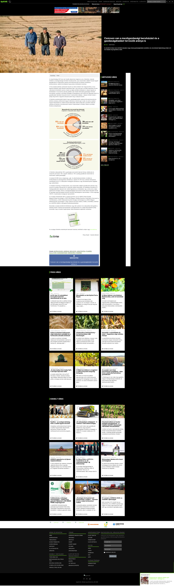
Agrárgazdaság (53, 537)
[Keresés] (167, 1)
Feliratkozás (113, 556)
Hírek (106, 44)
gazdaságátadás (62, 253)
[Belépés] (170, 1)
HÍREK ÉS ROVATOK (92, 1)
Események (91, 552)
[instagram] (87, 578)
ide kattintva (93, 229)
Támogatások (52, 539)
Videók (89, 550)
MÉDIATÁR (118, 1)
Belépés (71, 561)
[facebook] (84, 578)
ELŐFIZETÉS (142, 1)
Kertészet (52, 546)
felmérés (89, 251)
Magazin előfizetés (74, 565)
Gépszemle (71, 537)
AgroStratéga (81, 251)
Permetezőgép (91, 539)
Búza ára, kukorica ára (55, 563)
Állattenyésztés (53, 548)
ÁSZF (89, 554)
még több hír (105, 165)
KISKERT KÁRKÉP (72, 544)
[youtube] (90, 578)
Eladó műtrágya (92, 542)
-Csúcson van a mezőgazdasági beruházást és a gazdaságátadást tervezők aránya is (74, 261)
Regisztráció (72, 558)
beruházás (73, 251)
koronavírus (72, 253)
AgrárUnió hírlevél (111, 552)
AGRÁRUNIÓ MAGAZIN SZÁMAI (76, 535)
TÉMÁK (100, 1)
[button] (9, 1)
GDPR (89, 557)
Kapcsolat (91, 565)
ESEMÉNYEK (125, 1)
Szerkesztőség (92, 563)
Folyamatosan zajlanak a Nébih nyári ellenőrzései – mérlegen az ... (159, 578)
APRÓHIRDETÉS (134, 1)
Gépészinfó (72, 548)
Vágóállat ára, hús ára (55, 567)
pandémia (79, 253)
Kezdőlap (52, 75)
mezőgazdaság (58, 251)
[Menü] (172, 1)
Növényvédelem (53, 544)
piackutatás (53, 253)
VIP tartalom (72, 563)
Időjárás (71, 546)
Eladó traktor (92, 535)
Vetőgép (90, 537)
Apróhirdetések (73, 550)
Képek (89, 548)
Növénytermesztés (54, 542)
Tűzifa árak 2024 (53, 557)
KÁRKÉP (70, 542)
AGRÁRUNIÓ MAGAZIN (109, 1)
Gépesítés (51, 550)
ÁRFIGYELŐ (71, 539)
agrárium (66, 251)
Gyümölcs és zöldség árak (56, 565)
